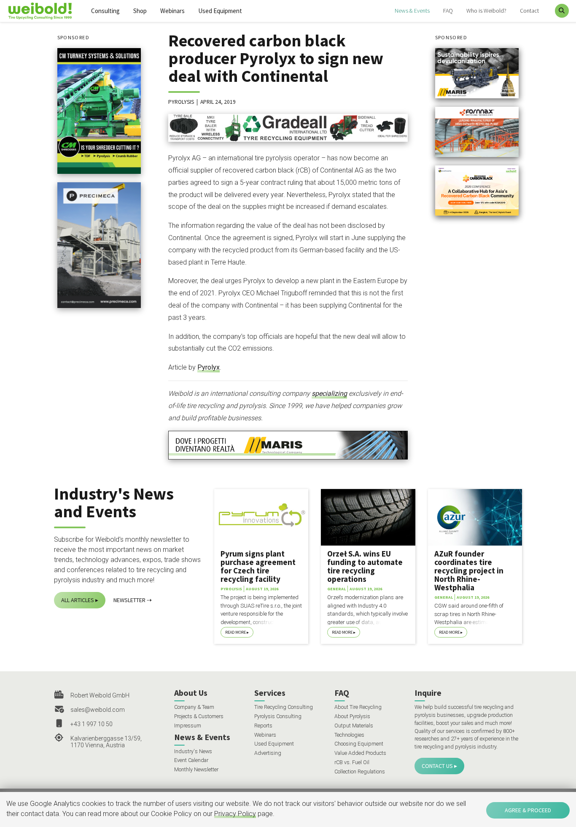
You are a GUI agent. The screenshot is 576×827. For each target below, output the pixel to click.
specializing (329, 393)
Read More (235, 632)
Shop (140, 11)
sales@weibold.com (97, 709)
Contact (529, 10)
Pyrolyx (208, 367)
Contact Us (437, 766)
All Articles (77, 600)
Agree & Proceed (528, 810)
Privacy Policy (235, 814)
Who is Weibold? (486, 10)
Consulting (105, 11)
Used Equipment (220, 11)
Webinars (172, 11)
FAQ (448, 10)
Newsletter (129, 600)
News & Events (412, 10)
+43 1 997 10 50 (91, 724)
